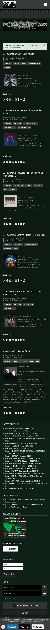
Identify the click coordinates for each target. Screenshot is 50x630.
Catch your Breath (30, 123)
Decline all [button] (24, 627)
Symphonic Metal (34, 64)
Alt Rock (28, 185)
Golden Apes (18, 185)
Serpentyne (18, 245)
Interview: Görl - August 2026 (16, 351)
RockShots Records (10, 249)
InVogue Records (24, 127)
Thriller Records (9, 127)
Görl (25, 361)
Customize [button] (37, 627)
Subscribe (9, 574)
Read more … (8, 94)
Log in (25, 612)
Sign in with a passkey (27, 605)
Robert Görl (17, 361)
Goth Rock (37, 185)
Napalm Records (19, 64)
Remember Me (11, 598)
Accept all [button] (12, 627)
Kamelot (7, 68)
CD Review (7, 64)
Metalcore (17, 123)
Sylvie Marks (34, 361)
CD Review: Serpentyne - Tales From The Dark (24, 235)
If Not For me (28, 304)
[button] (4, 99)
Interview (7, 361)
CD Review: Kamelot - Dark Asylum (19, 53)
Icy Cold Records (10, 189)
